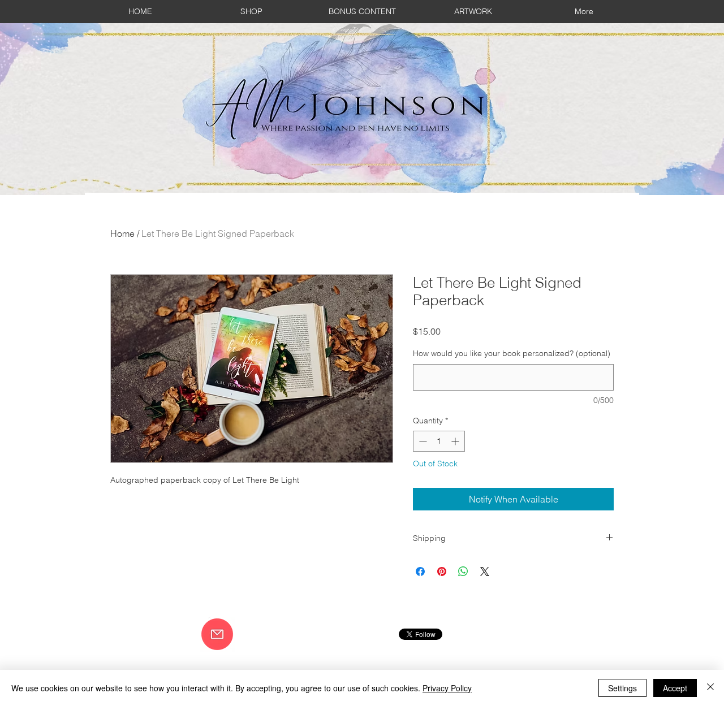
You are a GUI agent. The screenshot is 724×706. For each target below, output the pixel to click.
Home (122, 233)
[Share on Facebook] (420, 571)
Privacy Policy (447, 688)
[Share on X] (485, 571)
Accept (675, 688)
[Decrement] (422, 441)
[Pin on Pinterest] (442, 571)
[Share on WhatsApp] (463, 571)
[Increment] (456, 441)
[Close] (710, 688)
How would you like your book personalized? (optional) (511, 353)
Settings (622, 688)
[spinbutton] (439, 441)
